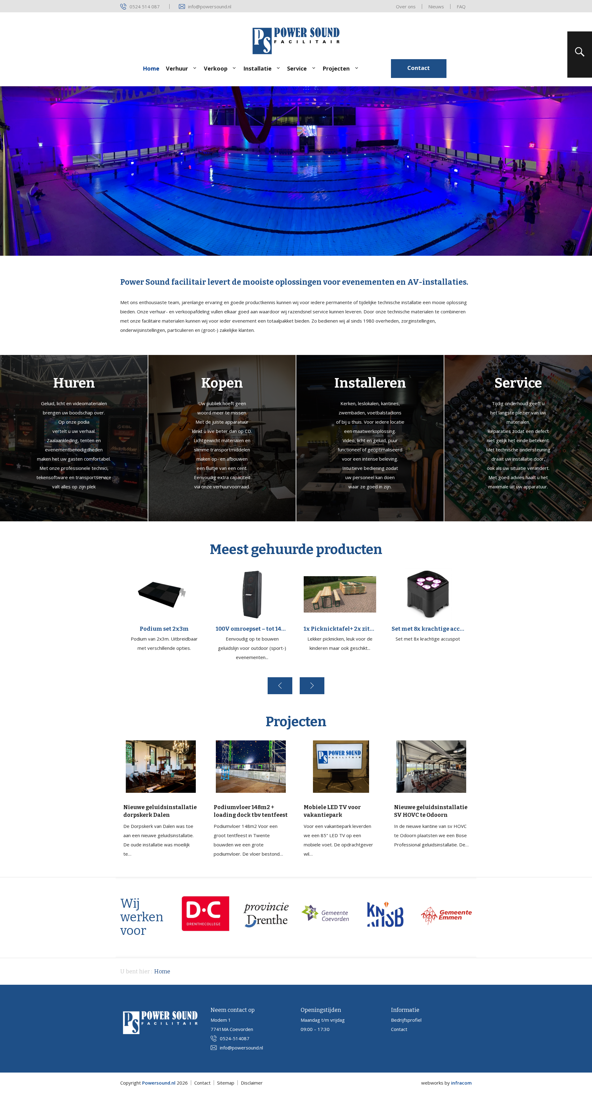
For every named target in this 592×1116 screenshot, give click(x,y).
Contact (418, 67)
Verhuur (177, 68)
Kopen (222, 383)
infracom (461, 1083)
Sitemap (225, 1083)
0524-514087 (234, 1038)
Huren (74, 383)
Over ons (406, 6)
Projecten (336, 68)
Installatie (257, 68)
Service (297, 68)
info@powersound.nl (209, 6)
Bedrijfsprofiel (406, 1020)
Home (151, 68)
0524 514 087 (145, 6)
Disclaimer (252, 1083)
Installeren (370, 383)
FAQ (461, 6)
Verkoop (216, 68)
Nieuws (436, 6)
